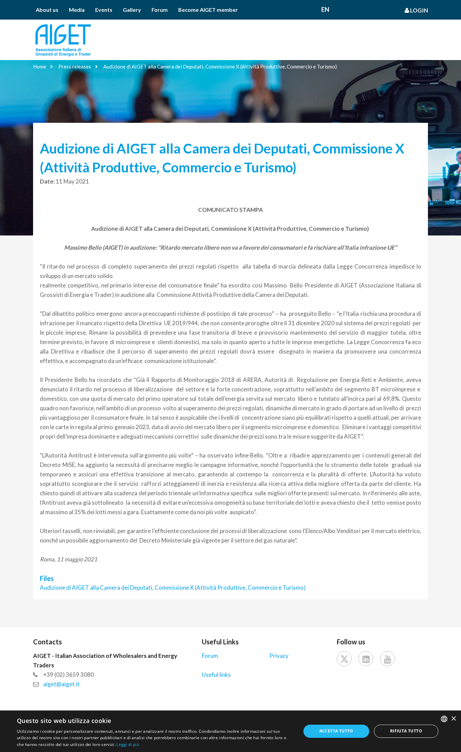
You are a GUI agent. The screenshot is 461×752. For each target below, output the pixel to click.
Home (39, 66)
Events (103, 9)
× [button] (453, 718)
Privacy (279, 655)
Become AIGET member (208, 9)
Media (77, 9)
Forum (160, 9)
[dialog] (230, 731)
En (325, 9)
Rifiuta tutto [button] (406, 731)
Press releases (74, 66)
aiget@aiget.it (61, 684)
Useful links (216, 674)
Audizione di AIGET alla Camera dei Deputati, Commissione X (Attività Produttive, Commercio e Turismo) (220, 66)
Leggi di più (127, 744)
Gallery (132, 9)
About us (47, 9)
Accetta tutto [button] (336, 731)
